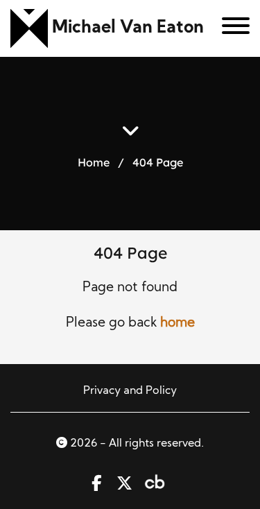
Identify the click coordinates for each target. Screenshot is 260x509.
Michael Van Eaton (128, 28)
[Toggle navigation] (230, 28)
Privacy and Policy (130, 391)
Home (94, 162)
